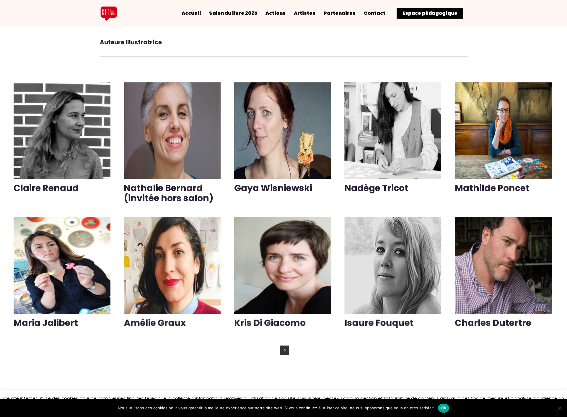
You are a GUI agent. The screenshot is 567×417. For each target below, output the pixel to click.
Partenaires (340, 13)
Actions (275, 13)
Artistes (304, 13)
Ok (443, 407)
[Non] (560, 408)
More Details (63, 126)
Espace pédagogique (430, 13)
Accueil (191, 13)
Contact (374, 13)
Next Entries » (284, 350)
